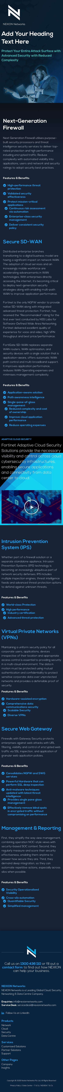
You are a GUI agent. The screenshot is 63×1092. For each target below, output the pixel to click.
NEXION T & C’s (47, 1086)
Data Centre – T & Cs (30, 1086)
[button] (31, 507)
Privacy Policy (15, 1086)
